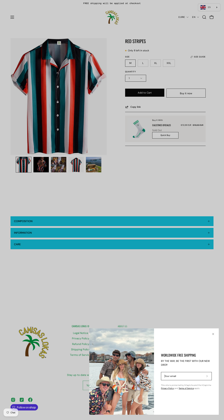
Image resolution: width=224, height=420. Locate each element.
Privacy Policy (167, 388)
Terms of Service (186, 388)
